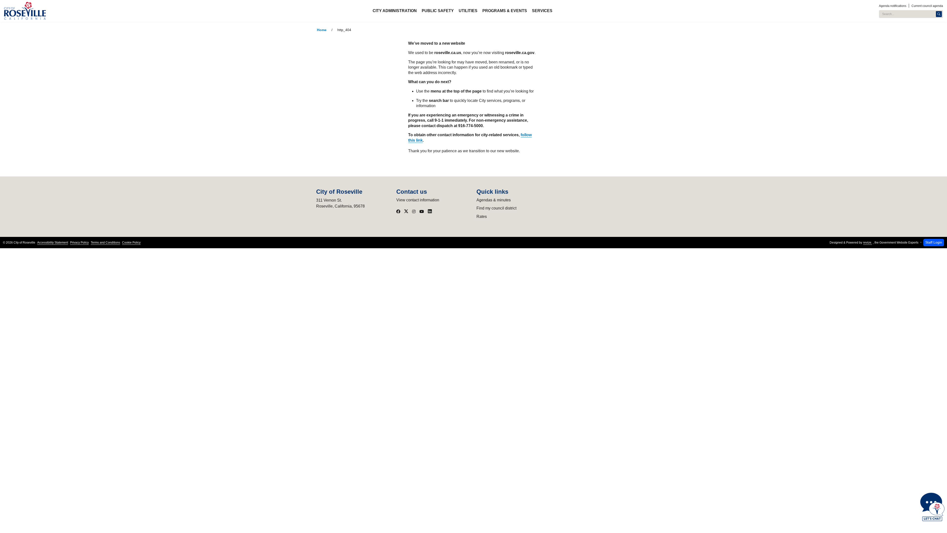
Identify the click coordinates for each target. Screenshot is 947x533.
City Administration (395, 11)
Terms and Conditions (105, 242)
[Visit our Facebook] (398, 211)
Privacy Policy (79, 242)
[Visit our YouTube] (421, 211)
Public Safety (438, 11)
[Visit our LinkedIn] (430, 211)
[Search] (939, 14)
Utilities (468, 11)
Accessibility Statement (52, 242)
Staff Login (933, 242)
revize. (867, 242)
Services (542, 11)
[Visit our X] (406, 211)
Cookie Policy (131, 242)
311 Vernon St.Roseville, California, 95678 (340, 203)
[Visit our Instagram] (414, 211)
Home (322, 30)
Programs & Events (504, 11)
